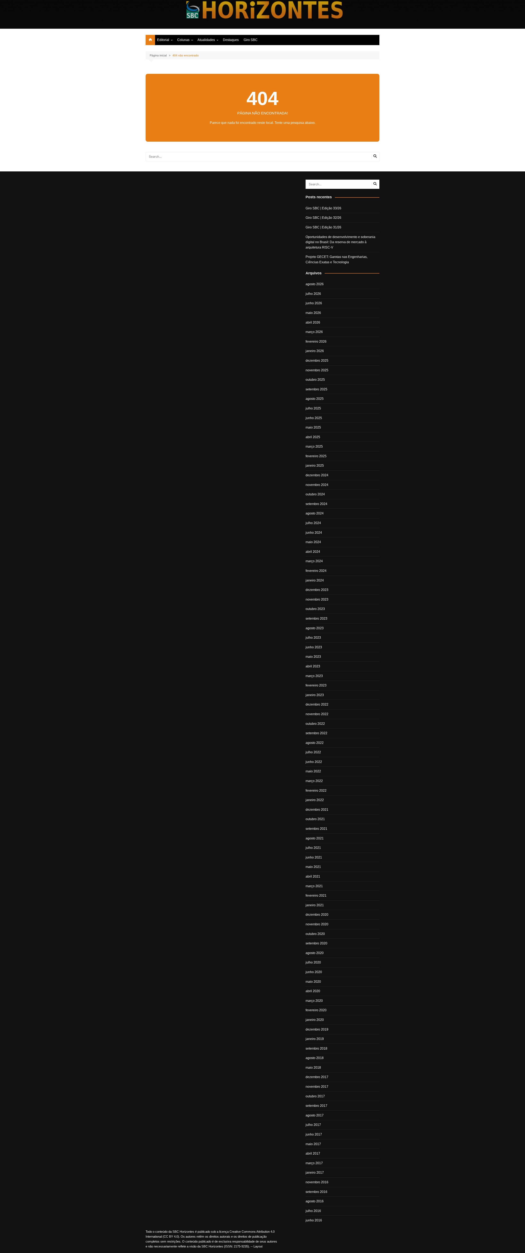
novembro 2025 (317, 370)
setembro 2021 (316, 828)
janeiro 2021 (315, 905)
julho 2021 (313, 847)
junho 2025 (314, 418)
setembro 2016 (316, 1192)
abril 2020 (313, 991)
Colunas (183, 40)
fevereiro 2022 (316, 790)
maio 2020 (313, 981)
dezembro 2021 (317, 809)
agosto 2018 (315, 1058)
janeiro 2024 (315, 580)
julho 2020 (313, 962)
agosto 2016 (315, 1201)
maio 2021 (313, 867)
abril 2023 (313, 666)
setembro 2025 (316, 389)
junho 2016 (314, 1220)
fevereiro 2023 (316, 685)
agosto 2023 (315, 628)
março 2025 (314, 446)
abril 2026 (313, 322)
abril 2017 (313, 1153)
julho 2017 (313, 1124)
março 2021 (314, 886)
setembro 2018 (316, 1048)
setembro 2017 (316, 1105)
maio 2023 (313, 656)
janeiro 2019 (315, 1039)
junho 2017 (314, 1134)
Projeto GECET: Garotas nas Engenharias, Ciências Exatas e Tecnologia (337, 259)
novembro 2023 (317, 599)
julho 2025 (313, 408)
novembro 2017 (317, 1086)
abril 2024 (313, 551)
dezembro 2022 (317, 704)
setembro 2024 (316, 504)
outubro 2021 (315, 819)
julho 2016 (313, 1211)
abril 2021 (313, 876)
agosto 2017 (315, 1115)
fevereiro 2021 (316, 895)
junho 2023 (314, 647)
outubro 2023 (315, 609)
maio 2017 (313, 1144)
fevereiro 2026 (316, 341)
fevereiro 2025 (316, 456)
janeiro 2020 (315, 1020)
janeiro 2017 (315, 1172)
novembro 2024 (317, 485)
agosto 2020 (315, 953)
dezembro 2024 (317, 475)
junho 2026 (314, 303)
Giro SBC (251, 40)
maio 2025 (313, 427)
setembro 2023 (316, 618)
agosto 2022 (315, 743)
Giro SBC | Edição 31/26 (323, 227)
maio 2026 (313, 313)
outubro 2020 (315, 934)
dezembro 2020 (317, 914)
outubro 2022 (315, 723)
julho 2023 (313, 637)
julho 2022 (313, 752)
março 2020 (314, 1000)
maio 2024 (313, 542)
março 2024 (314, 561)
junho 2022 (314, 762)
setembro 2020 (316, 943)
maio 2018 (313, 1067)
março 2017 (314, 1163)
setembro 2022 (316, 733)
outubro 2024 (315, 494)
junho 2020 (314, 972)
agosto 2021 (315, 838)
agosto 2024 (315, 513)
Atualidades (206, 40)
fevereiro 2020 (316, 1010)
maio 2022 (313, 771)
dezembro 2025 (317, 360)
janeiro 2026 (315, 351)
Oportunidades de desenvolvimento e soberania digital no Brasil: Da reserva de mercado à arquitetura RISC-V (340, 242)
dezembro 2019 (317, 1029)
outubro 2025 (315, 379)
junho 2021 (314, 857)
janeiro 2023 (315, 695)
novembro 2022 (317, 714)
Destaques (231, 40)
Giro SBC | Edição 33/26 (323, 208)
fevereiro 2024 (316, 570)
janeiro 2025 (315, 465)
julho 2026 (313, 293)
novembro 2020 (317, 924)
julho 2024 (313, 523)
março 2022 (314, 781)
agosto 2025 (315, 398)
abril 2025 (313, 437)
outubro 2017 (315, 1096)
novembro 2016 (317, 1182)
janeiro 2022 (315, 800)
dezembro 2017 (317, 1077)
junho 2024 (314, 532)
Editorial (163, 40)
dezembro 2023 (317, 590)
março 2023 (314, 676)
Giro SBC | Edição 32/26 (323, 217)
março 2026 (314, 332)
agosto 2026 (315, 284)
